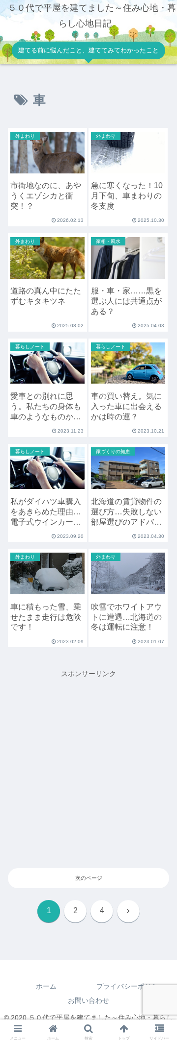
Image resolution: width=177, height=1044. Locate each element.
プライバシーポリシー (130, 986)
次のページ (88, 878)
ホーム (46, 986)
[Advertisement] (88, 768)
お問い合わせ (88, 1000)
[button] (158, 1018)
